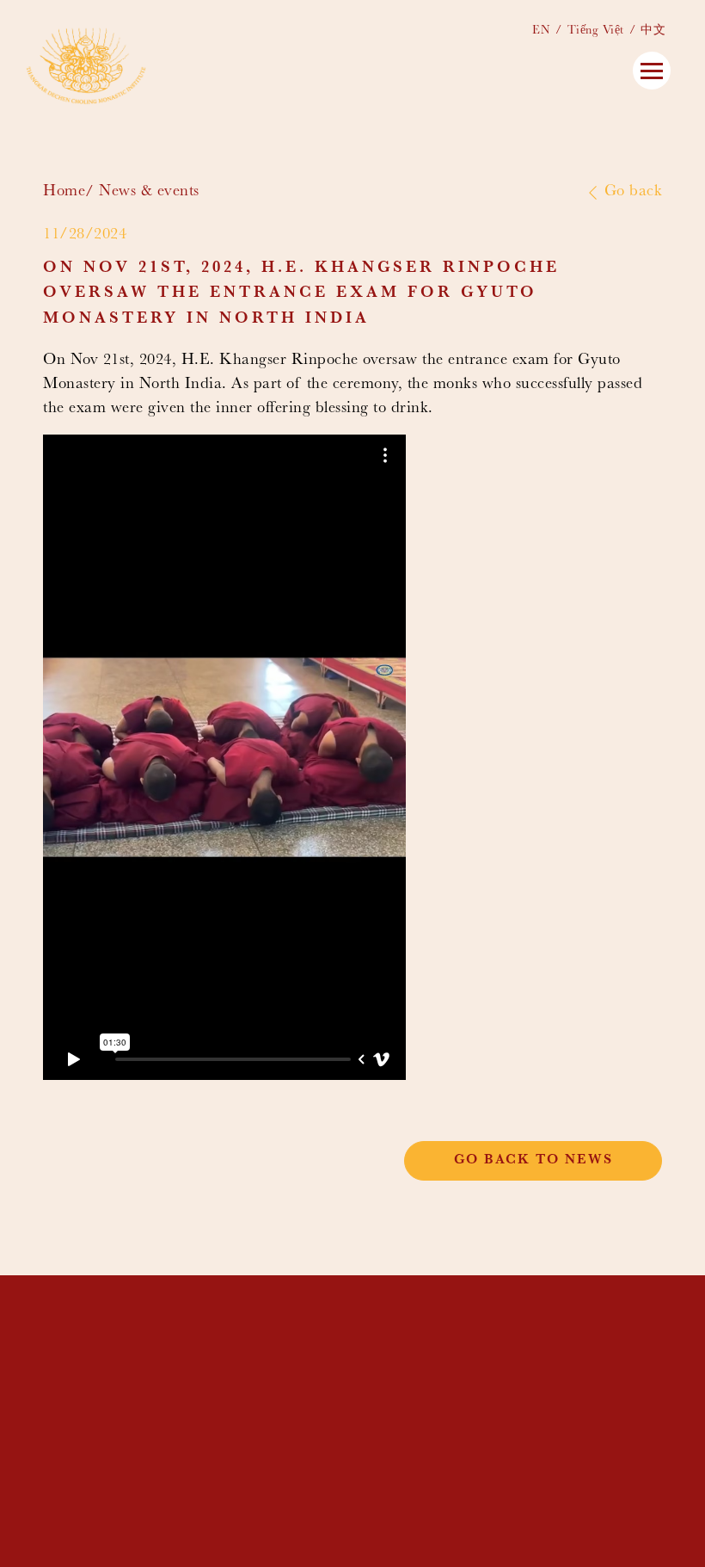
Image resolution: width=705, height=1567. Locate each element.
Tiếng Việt (595, 31)
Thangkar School (420, 1346)
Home (64, 192)
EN (541, 31)
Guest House (400, 1373)
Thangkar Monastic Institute (470, 1333)
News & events (149, 192)
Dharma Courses (415, 1360)
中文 (653, 31)
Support (383, 1400)
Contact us (396, 1412)
